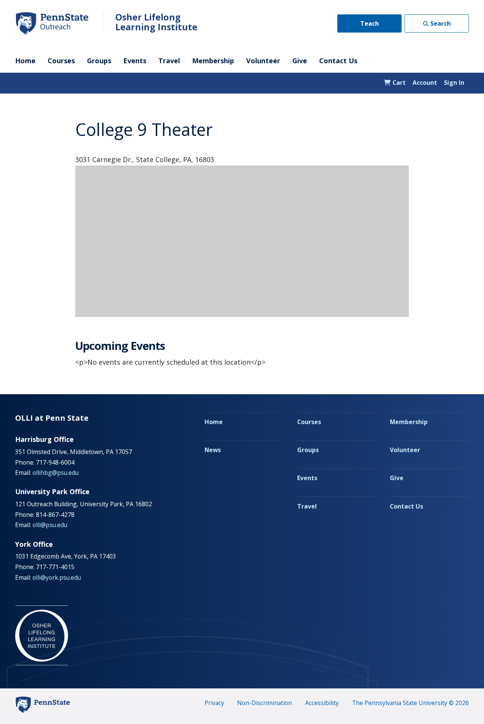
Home (25, 60)
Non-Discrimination (264, 703)
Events (134, 60)
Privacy (214, 703)
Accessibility (322, 703)
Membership (213, 60)
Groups (99, 60)
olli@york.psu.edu (57, 577)
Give (299, 60)
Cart (398, 82)
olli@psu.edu (50, 525)
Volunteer (263, 60)
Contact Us (338, 60)
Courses (61, 60)
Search (440, 23)
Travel (169, 60)
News (213, 450)
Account (425, 82)
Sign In (454, 82)
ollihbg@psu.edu (56, 472)
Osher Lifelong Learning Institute (156, 22)
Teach (369, 23)
